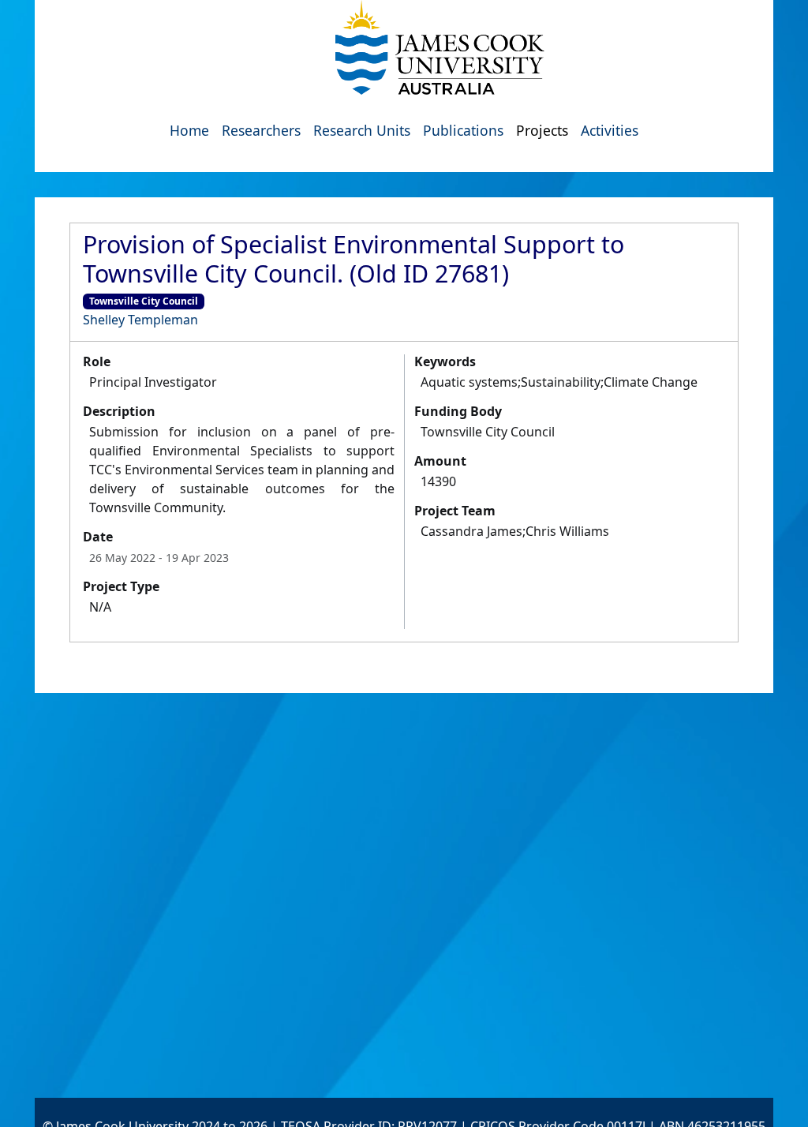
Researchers (261, 130)
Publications (463, 130)
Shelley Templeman (140, 320)
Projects (542, 130)
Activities (609, 130)
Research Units (361, 130)
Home (189, 130)
